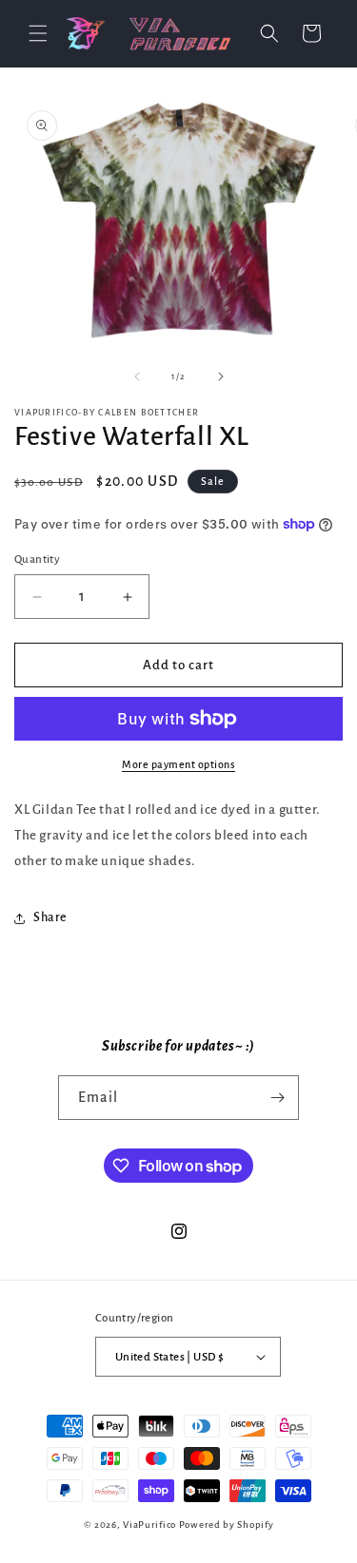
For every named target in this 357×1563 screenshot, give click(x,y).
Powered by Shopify (226, 1524)
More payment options (178, 764)
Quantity (37, 559)
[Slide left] (137, 376)
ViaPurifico (149, 1524)
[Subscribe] (277, 1097)
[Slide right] (221, 376)
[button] (38, 33)
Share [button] (50, 917)
